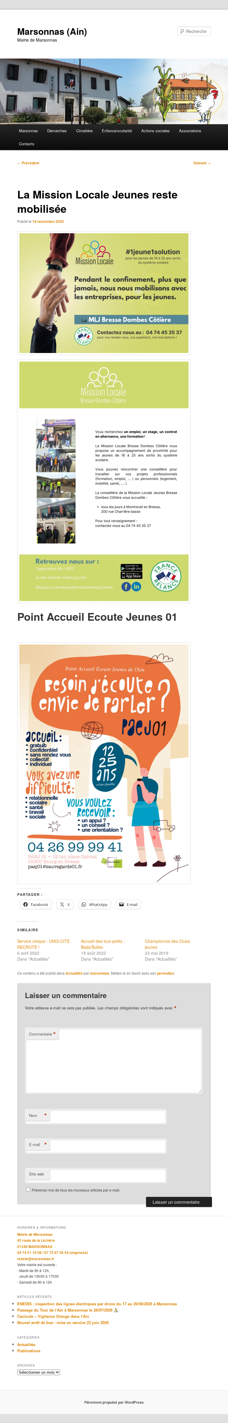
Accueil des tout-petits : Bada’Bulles (103, 944)
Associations (190, 130)
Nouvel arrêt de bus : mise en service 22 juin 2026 (63, 1322)
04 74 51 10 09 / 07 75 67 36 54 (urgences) (52, 1252)
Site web (36, 1174)
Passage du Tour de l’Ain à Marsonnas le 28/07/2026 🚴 (67, 1310)
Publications (28, 1350)
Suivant (202, 163)
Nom (38, 1115)
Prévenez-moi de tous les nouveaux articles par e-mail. (76, 1189)
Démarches (57, 130)
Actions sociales (155, 130)
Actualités (74, 973)
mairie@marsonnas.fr (35, 1258)
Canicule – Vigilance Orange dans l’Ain (53, 1316)
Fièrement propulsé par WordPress (114, 1402)
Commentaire (42, 1034)
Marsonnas (28, 130)
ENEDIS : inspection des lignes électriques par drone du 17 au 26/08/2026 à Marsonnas (97, 1304)
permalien (165, 973)
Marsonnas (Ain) (52, 31)
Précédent (28, 163)
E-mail (38, 1144)
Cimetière (84, 130)
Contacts (26, 143)
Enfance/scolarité (117, 130)
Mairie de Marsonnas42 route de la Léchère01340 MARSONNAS (36, 1240)
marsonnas (99, 973)
